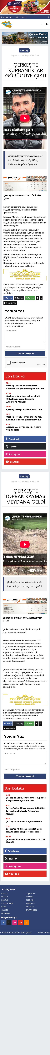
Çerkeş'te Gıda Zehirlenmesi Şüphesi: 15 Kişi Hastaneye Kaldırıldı (25, 387)
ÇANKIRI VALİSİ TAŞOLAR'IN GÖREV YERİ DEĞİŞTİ (23, 428)
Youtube (14, 461)
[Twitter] (9, 922)
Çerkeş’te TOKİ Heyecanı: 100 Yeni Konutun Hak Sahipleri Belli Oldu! (24, 418)
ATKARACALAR (7, 903)
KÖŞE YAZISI (30, 893)
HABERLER (30, 907)
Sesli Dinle (11, 303)
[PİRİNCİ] (25, 184)
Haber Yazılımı (44, 932)
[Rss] (26, 922)
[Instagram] (14, 922)
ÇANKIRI (4, 910)
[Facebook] (3, 922)
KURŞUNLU (30, 900)
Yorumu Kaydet (25, 353)
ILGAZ (3, 907)
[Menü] (43, 24)
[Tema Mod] (47, 24)
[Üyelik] (48, 17)
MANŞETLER (7, 17)
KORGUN (4, 900)
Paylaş (9, 298)
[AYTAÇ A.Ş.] (25, 6)
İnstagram (15, 454)
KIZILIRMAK (5, 913)
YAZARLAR (22, 17)
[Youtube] (20, 922)
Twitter (13, 446)
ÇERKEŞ (24, 50)
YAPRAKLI (29, 897)
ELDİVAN (4, 897)
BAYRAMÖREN (31, 910)
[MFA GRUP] (25, 37)
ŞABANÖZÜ (30, 903)
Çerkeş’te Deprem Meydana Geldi (24, 409)
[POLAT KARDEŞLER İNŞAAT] (25, 275)
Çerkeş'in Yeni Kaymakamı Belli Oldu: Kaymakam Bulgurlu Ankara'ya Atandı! (23, 399)
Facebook (14, 439)
